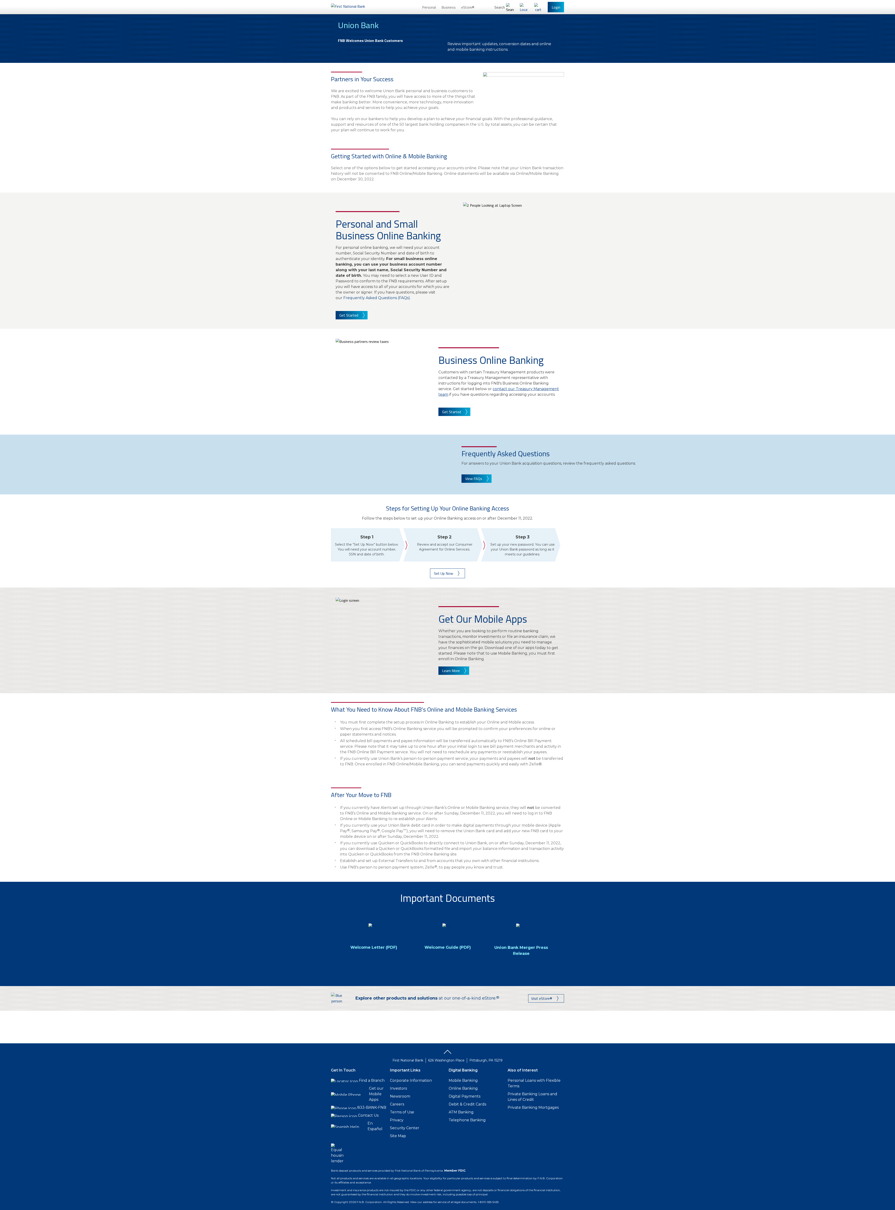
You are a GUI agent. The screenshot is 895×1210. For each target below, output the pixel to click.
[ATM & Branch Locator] (523, 7)
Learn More (451, 670)
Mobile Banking (463, 1080)
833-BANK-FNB (371, 1107)
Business (448, 7)
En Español (375, 1126)
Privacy (396, 1120)
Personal (429, 7)
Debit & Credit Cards (467, 1104)
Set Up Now (443, 573)
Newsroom (400, 1096)
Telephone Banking (467, 1120)
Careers (397, 1104)
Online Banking (463, 1088)
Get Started (348, 315)
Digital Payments (464, 1096)
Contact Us (368, 1115)
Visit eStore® (541, 998)
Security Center (404, 1128)
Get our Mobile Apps (376, 1094)
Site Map (398, 1136)
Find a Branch (372, 1080)
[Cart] (538, 7)
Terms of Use (402, 1112)
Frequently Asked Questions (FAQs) (376, 298)
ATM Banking (461, 1112)
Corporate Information (411, 1080)
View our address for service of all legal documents (443, 1202)
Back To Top (447, 1053)
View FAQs (473, 478)
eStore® (467, 7)
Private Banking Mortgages (533, 1107)
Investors (398, 1088)
